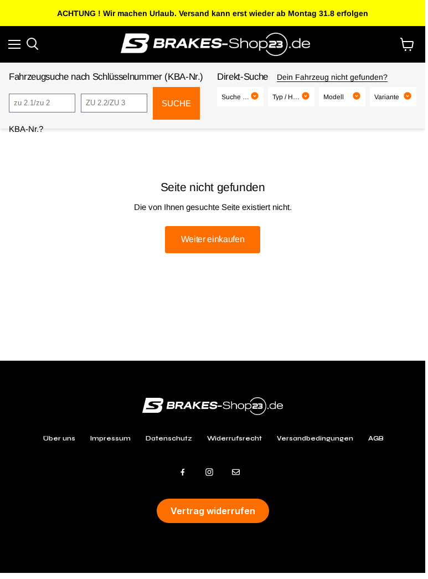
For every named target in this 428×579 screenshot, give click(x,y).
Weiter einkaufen (213, 239)
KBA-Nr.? (26, 129)
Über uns (59, 438)
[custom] (183, 472)
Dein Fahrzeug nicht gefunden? (332, 77)
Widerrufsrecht (234, 438)
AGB (376, 438)
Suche (176, 103)
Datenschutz (169, 438)
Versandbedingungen (315, 438)
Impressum (110, 438)
